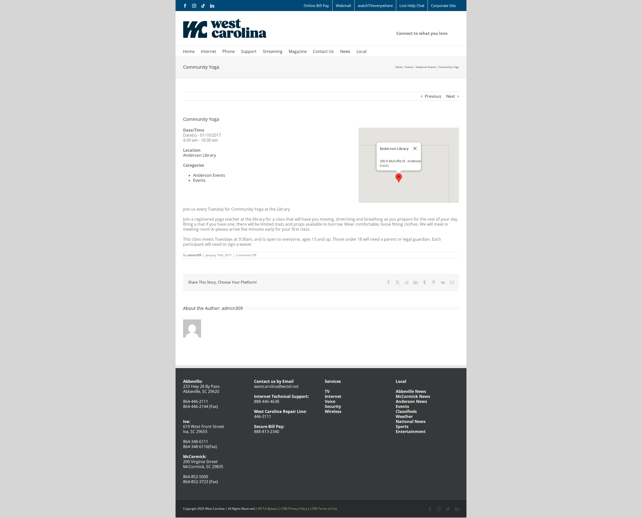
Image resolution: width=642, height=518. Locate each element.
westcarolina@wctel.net (276, 386)
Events (384, 165)
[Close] (415, 148)
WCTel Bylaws (267, 508)
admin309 (194, 255)
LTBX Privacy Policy (294, 508)
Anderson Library (199, 155)
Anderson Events (209, 175)
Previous (433, 96)
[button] (398, 178)
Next (450, 96)
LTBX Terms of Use (323, 508)
